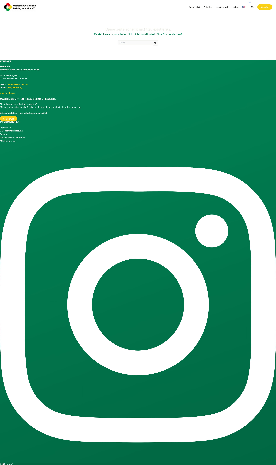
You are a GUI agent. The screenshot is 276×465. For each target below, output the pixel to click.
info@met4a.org (14, 87)
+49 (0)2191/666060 (17, 84)
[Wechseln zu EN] (244, 7)
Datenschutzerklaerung (11, 130)
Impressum (5, 127)
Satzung (4, 134)
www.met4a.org (7, 93)
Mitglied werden (8, 141)
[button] (264, 7)
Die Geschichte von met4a (12, 137)
